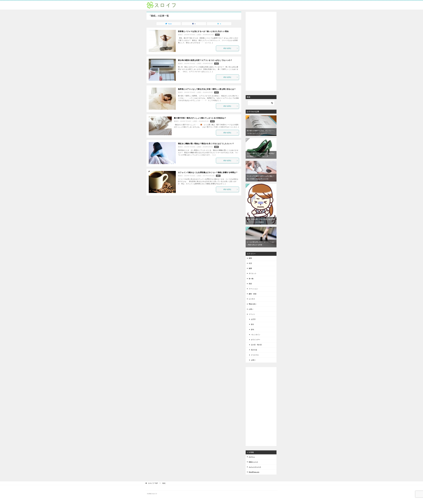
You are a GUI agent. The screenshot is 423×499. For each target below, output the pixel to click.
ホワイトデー (255, 340)
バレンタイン (255, 334)
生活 (217, 34)
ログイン (252, 457)
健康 (216, 147)
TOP (153, 483)
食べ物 (251, 278)
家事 (250, 258)
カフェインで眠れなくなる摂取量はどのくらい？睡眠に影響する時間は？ (208, 172)
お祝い (251, 309)
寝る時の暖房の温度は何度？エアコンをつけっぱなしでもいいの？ (205, 60)
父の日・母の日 (256, 345)
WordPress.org (254, 472)
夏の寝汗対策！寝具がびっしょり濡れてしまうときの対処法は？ (200, 118)
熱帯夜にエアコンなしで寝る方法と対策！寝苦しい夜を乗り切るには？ (207, 89)
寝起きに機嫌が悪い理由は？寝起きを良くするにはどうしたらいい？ (206, 143)
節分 (252, 324)
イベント (252, 314)
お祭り (253, 360)
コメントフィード (255, 467)
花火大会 (254, 350)
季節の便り (252, 304)
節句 (252, 329)
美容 (250, 284)
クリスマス (255, 355)
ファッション (253, 289)
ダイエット (252, 273)
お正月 (253, 319)
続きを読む (227, 48)
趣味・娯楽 (252, 294)
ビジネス (252, 299)
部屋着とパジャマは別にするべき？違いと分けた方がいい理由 (203, 31)
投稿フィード (253, 462)
